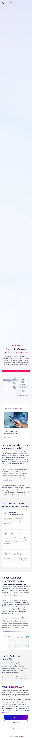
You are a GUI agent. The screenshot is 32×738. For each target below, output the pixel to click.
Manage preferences (16, 728)
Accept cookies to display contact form (16, 371)
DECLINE (16, 722)
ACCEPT (16, 717)
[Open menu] (29, 2)
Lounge (16, 408)
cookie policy (5, 712)
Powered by (16, 736)
